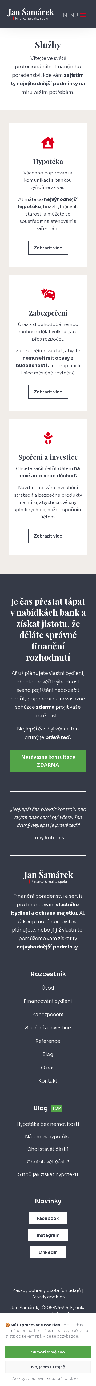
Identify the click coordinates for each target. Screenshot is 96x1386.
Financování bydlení (48, 1001)
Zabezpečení (47, 1015)
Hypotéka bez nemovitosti (48, 1124)
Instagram (48, 1235)
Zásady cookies (48, 1297)
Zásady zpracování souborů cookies (45, 1378)
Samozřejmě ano (48, 1352)
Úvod (48, 988)
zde (74, 1336)
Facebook (48, 1218)
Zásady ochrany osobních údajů (47, 1290)
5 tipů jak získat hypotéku (48, 1174)
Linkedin (48, 1252)
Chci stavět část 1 (48, 1149)
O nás (48, 1068)
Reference (47, 1041)
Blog (48, 1054)
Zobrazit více (48, 248)
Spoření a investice (48, 1028)
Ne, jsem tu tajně (48, 1366)
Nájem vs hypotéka (48, 1137)
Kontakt (47, 1081)
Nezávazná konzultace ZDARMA (48, 761)
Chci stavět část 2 (48, 1162)
